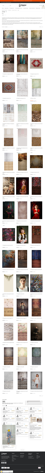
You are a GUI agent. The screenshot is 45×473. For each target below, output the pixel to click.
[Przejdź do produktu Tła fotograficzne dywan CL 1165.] (36, 63)
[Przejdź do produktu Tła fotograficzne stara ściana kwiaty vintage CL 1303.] (36, 39)
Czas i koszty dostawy (30, 456)
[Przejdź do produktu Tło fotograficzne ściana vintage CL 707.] (22, 307)
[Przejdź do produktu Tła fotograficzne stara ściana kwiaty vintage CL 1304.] (22, 39)
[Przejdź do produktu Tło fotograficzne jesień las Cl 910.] (36, 161)
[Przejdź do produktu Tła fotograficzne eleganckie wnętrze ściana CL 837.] (8, 210)
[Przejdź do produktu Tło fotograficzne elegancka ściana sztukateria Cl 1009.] (36, 113)
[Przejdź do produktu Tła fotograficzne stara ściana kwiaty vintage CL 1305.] (8, 39)
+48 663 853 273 (4, 2)
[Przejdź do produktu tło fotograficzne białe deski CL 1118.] (22, 87)
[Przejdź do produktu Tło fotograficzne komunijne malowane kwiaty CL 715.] (36, 283)
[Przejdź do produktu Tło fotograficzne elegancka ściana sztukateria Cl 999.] (8, 137)
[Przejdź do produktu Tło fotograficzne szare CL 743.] (22, 283)
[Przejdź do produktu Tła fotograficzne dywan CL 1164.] (8, 87)
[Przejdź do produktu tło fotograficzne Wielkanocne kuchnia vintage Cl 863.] (8, 186)
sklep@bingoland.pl (9, 2)
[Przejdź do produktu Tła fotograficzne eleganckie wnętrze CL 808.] (36, 259)
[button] (10, 5)
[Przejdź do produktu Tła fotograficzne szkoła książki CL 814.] (36, 234)
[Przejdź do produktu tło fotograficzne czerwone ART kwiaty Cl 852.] (22, 186)
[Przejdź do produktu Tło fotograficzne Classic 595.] (36, 332)
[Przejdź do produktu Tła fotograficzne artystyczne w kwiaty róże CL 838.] (36, 186)
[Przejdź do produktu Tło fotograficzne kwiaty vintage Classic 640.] (8, 332)
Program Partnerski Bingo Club (15, 456)
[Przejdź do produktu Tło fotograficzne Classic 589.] (22, 356)
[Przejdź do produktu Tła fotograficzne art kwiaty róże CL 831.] (36, 210)
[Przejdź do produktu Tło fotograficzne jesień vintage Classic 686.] (36, 307)
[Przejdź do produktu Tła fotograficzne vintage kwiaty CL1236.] (8, 63)
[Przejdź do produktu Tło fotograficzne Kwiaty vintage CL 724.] (8, 307)
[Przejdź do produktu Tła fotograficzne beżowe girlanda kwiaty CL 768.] (8, 283)
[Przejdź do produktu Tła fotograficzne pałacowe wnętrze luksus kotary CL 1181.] (22, 63)
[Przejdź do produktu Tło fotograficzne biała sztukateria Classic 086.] (36, 380)
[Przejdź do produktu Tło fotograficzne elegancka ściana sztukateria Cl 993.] (36, 137)
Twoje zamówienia (22, 455)
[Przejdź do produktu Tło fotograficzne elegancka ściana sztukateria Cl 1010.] (22, 113)
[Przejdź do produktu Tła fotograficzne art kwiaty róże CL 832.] (22, 210)
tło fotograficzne (33, 18)
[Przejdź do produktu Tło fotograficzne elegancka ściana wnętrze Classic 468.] (22, 380)
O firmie (37, 455)
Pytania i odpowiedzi (14, 455)
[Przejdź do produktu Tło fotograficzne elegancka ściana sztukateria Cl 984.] (8, 161)
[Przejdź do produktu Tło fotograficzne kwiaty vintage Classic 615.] (22, 332)
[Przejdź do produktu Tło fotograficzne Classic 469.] (8, 380)
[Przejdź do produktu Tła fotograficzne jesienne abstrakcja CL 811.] (8, 259)
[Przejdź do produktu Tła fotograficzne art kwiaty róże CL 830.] (8, 234)
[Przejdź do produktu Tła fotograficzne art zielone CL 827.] (22, 234)
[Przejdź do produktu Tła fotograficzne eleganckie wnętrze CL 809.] (22, 259)
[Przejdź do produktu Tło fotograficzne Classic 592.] (8, 356)
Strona (40, 395)
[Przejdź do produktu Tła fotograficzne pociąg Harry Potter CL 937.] (22, 161)
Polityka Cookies (38, 456)
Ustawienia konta (22, 456)
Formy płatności (30, 457)
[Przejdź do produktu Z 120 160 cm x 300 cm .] (36, 87)
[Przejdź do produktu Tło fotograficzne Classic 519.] (36, 356)
